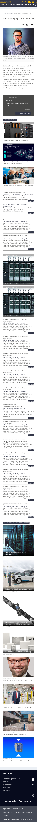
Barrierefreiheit (8, 812)
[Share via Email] (23, 24)
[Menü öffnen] (35, 5)
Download (6, 782)
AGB (23, 809)
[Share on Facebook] (32, 24)
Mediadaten (6, 788)
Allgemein (10, 13)
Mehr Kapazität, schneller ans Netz (14, 408)
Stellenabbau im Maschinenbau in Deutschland (18, 680)
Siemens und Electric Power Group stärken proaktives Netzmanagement (17, 163)
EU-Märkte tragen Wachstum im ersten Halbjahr (18, 194)
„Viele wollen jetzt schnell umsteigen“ (15, 222)
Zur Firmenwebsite (23, 113)
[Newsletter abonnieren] (33, 785)
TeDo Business (7, 785)
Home (4, 13)
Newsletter (25, 2)
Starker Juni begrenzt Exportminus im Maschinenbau (15, 205)
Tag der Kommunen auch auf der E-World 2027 (18, 185)
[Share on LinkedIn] (27, 24)
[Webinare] (33, 796)
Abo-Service (6, 791)
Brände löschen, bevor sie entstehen (14, 440)
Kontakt (5, 816)
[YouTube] (33, 790)
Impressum (6, 809)
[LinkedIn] (33, 780)
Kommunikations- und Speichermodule (16, 141)
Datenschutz (16, 809)
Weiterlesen (31, 201)
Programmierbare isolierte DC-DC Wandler (16, 761)
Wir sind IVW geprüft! (9, 779)
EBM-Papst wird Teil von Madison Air (14, 734)
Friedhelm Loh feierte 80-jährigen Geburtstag (17, 707)
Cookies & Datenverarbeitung (24, 812)
